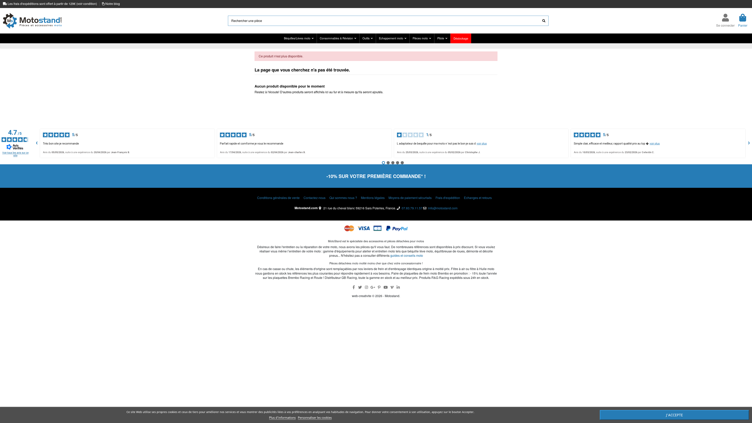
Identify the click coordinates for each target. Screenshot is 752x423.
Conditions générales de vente (278, 198)
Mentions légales (373, 198)
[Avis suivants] (749, 143)
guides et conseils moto (406, 255)
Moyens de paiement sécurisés (410, 198)
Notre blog (112, 3)
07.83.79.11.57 (412, 208)
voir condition (86, 3)
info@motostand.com (442, 208)
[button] (298, 38)
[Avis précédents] (36, 143)
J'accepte (674, 415)
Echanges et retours (478, 198)
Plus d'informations (282, 417)
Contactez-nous (314, 198)
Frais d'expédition (448, 198)
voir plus (482, 143)
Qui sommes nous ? (343, 198)
